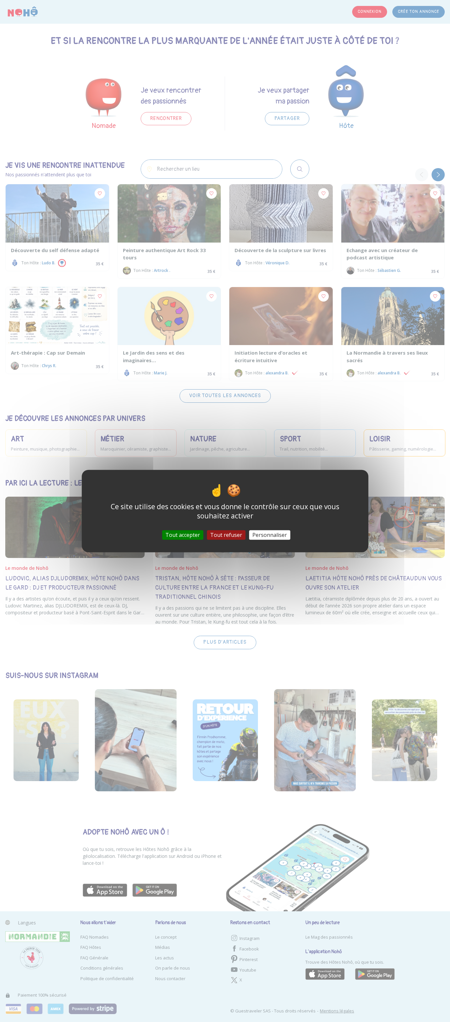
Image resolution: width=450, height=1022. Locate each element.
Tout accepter (182, 535)
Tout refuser (226, 535)
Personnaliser (269, 535)
